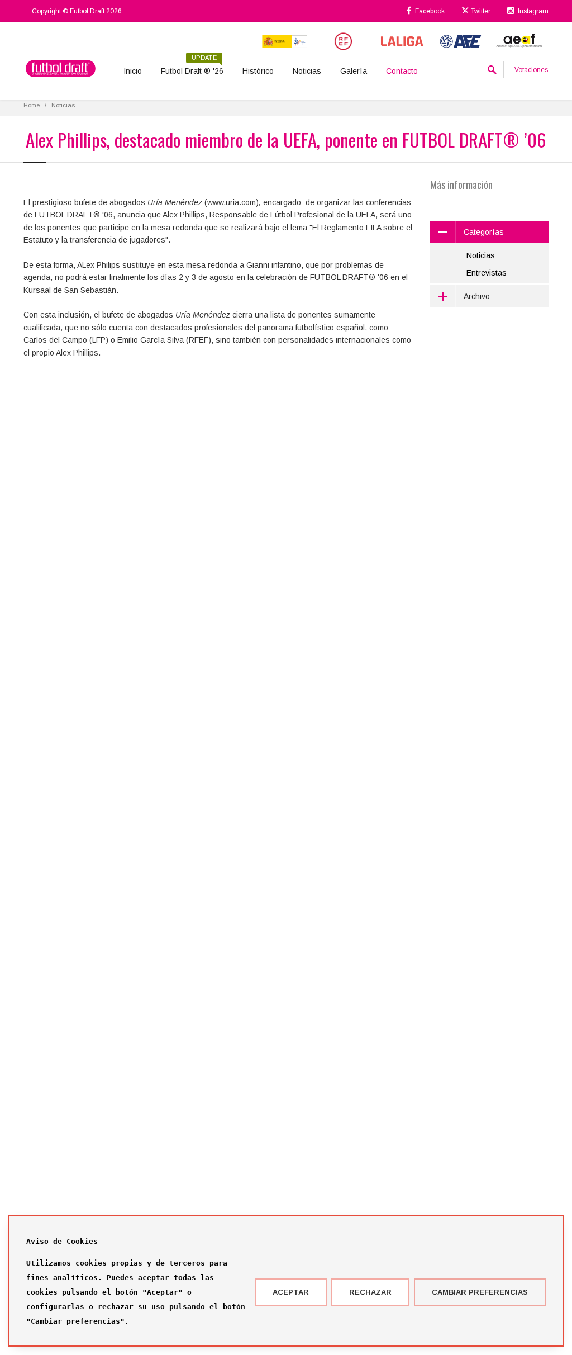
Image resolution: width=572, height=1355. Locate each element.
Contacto (402, 71)
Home (31, 105)
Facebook (429, 11)
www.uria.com (231, 202)
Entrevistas (486, 272)
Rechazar (370, 1292)
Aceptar (291, 1292)
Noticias (307, 71)
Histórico (258, 71)
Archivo (477, 296)
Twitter (479, 11)
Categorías (484, 232)
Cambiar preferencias (480, 1292)
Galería (353, 71)
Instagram (532, 11)
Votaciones (531, 70)
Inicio (132, 71)
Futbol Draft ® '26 (192, 67)
